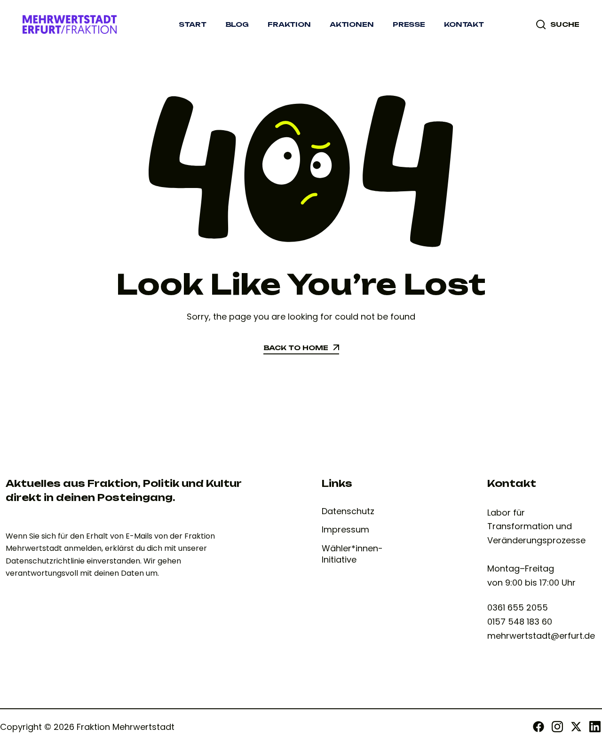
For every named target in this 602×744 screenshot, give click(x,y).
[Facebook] (538, 727)
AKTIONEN (352, 24)
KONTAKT (464, 24)
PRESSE (409, 24)
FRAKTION (289, 24)
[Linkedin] (595, 727)
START (192, 24)
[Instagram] (557, 727)
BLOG (237, 24)
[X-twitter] (576, 727)
